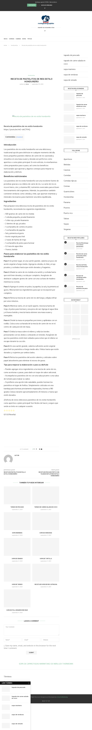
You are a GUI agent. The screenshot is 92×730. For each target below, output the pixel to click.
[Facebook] (44, 8)
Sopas (24, 38)
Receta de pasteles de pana (82, 287)
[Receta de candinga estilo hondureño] (69, 278)
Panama (67, 202)
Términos (8, 676)
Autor (27, 84)
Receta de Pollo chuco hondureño (82, 265)
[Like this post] (34, 449)
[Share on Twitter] (37, 449)
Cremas (67, 186)
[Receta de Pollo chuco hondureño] (69, 267)
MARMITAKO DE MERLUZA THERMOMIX (56, 664)
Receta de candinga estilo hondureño (81, 277)
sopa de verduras (46, 5)
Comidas (11, 38)
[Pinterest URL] (67, 309)
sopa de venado (17, 558)
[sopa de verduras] (45, 521)
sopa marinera (17, 533)
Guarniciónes (69, 191)
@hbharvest (76, 339)
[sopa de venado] (17, 547)
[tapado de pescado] (17, 495)
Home (5, 45)
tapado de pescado (17, 507)
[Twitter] (47, 8)
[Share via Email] (41, 449)
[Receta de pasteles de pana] (69, 289)
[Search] (87, 38)
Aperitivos (68, 159)
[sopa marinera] (17, 521)
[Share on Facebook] (36, 449)
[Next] (39, 5)
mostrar (19, 137)
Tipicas (29, 38)
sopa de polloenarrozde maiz (17, 610)
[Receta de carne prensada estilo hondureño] (69, 256)
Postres (67, 207)
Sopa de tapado (17, 584)
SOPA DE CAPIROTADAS (29, 664)
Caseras (67, 170)
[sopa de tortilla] (45, 547)
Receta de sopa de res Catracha (46, 584)
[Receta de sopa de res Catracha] (45, 573)
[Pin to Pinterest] (39, 449)
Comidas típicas (70, 181)
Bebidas (67, 164)
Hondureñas (14, 45)
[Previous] (38, 5)
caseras (18, 38)
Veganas (67, 229)
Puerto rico (68, 213)
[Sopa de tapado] (17, 573)
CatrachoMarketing (62, 697)
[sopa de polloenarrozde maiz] (17, 598)
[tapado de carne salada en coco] (45, 495)
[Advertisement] (31, 61)
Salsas (66, 218)
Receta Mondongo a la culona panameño (82, 244)
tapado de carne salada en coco (45, 507)
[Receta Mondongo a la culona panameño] (69, 245)
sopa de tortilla (46, 558)
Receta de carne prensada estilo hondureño (81, 255)
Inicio (5, 38)
